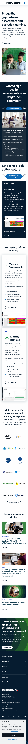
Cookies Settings (12, 739)
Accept (13, 735)
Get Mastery (7, 43)
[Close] (24, 722)
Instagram (19, 716)
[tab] (14, 108)
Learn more (10, 307)
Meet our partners (14, 502)
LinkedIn (3, 716)
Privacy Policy (14, 731)
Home (10, 690)
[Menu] (3, 2)
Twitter (8, 716)
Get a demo (7, 647)
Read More (4, 547)
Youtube (25, 716)
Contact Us (5, 682)
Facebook (13, 716)
